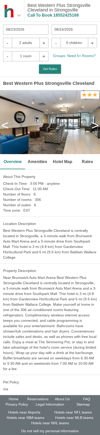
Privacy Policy (17, 404)
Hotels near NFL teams (73, 412)
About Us (62, 399)
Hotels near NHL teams (50, 423)
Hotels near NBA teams (25, 418)
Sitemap (83, 404)
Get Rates (50, 69)
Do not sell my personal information (50, 431)
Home (13, 399)
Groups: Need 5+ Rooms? (74, 56)
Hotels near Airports (24, 412)
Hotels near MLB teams (74, 418)
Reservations (37, 399)
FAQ (86, 399)
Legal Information (50, 404)
